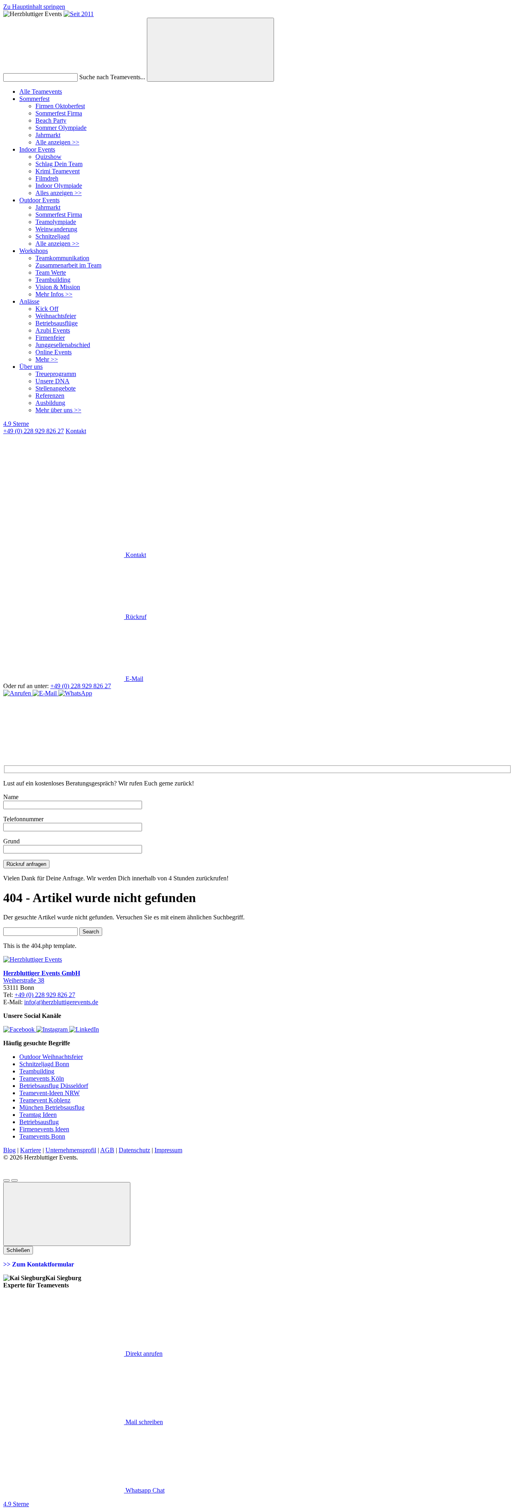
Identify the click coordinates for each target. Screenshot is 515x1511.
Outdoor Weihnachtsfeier (51, 1056)
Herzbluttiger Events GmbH (41, 973)
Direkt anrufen (143, 1353)
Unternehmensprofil (70, 1150)
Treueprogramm (55, 373)
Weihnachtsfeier (55, 315)
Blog (9, 1150)
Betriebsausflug (39, 1121)
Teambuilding (52, 279)
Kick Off (46, 308)
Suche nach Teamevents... (112, 77)
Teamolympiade (55, 221)
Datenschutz (134, 1150)
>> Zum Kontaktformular (38, 1264)
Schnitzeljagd (52, 236)
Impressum (168, 1150)
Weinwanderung (56, 229)
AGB (107, 1150)
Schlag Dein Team (58, 163)
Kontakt (135, 554)
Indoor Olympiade (58, 185)
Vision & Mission (57, 287)
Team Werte (50, 272)
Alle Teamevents (40, 91)
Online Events (53, 352)
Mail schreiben (143, 1421)
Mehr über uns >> (58, 410)
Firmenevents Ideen (44, 1129)
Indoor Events (37, 149)
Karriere (30, 1150)
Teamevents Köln (41, 1078)
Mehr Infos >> (53, 294)
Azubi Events (52, 330)
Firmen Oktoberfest (60, 106)
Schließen (18, 1250)
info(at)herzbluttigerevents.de (61, 1002)
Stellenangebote (55, 388)
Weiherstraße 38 (23, 980)
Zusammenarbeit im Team (68, 265)
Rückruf (135, 616)
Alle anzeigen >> (57, 142)
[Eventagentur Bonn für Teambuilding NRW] (79, 13)
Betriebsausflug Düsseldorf (53, 1085)
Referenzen (49, 395)
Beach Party (50, 120)
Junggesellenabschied (62, 344)
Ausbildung (50, 402)
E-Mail (133, 678)
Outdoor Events (39, 200)
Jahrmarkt (47, 135)
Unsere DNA (52, 381)
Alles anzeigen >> (58, 192)
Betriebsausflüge (56, 323)
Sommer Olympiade (61, 127)
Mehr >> (46, 359)
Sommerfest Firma (58, 113)
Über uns (31, 366)
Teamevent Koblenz (44, 1100)
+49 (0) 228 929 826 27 (33, 431)
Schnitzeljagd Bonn (44, 1064)
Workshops (33, 250)
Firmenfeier (50, 337)
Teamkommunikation (62, 258)
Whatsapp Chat (144, 1490)
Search (90, 932)
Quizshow (48, 156)
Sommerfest (34, 98)
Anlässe (29, 301)
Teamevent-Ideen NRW (49, 1093)
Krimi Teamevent (57, 171)
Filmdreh (46, 178)
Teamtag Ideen (38, 1114)
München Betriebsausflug (51, 1107)
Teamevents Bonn (42, 1136)
